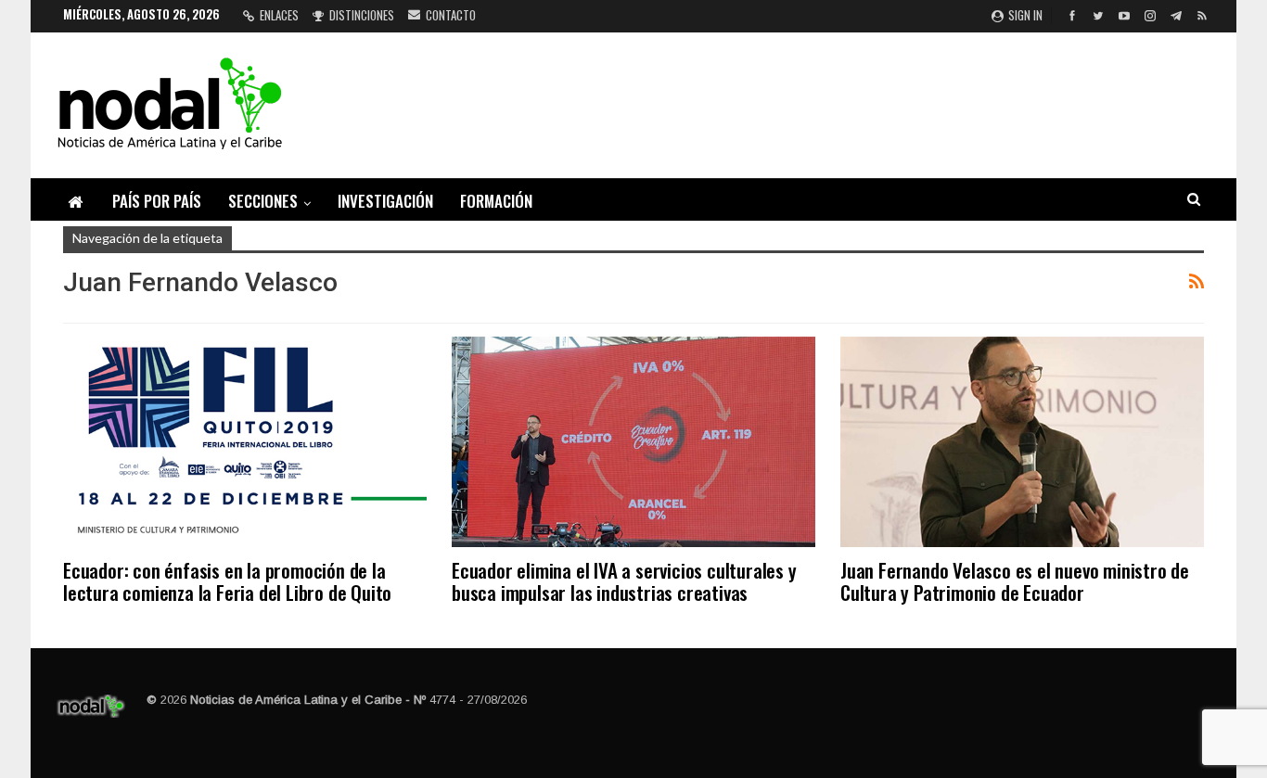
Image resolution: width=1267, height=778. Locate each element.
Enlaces (279, 15)
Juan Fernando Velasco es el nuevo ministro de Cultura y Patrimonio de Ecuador (1014, 580)
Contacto (451, 15)
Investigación (385, 200)
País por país (156, 200)
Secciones (263, 200)
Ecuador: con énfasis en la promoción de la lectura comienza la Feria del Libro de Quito (227, 580)
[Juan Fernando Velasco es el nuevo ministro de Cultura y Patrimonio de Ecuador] (1022, 442)
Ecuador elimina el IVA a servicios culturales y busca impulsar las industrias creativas (624, 580)
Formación (496, 200)
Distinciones (361, 15)
